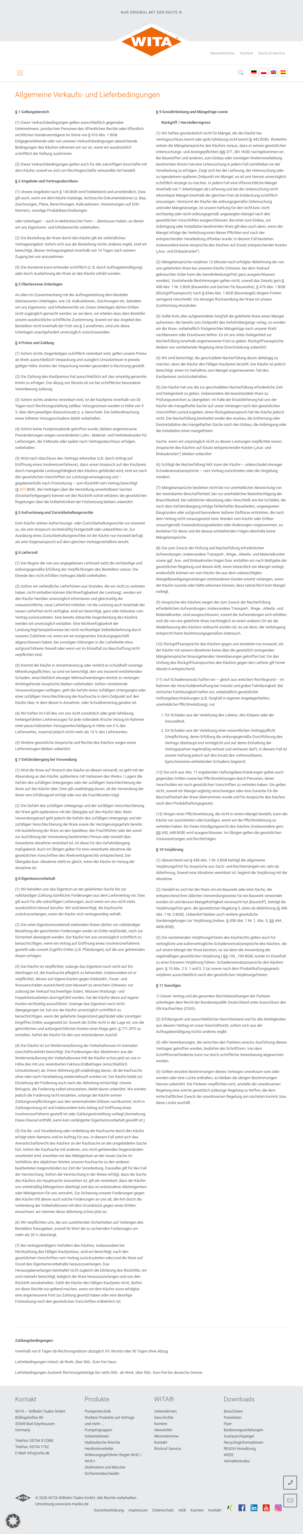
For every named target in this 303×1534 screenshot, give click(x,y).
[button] (13, 1521)
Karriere (246, 53)
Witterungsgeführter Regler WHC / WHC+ (113, 1458)
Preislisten (232, 1417)
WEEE (228, 1455)
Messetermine (222, 53)
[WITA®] (151, 41)
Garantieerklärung (109, 1510)
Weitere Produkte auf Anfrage (109, 1417)
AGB (182, 1510)
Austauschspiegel (239, 1436)
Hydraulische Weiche (102, 1442)
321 (23, 489)
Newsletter (163, 1430)
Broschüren (233, 1411)
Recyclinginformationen (243, 1442)
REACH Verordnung (240, 1448)
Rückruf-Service (271, 53)
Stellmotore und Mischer (105, 1467)
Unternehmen (165, 1411)
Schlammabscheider (102, 1473)
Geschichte (163, 1417)
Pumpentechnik (98, 1411)
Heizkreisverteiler (99, 1448)
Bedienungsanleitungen (243, 1430)
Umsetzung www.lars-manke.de (61, 1504)
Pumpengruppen (98, 1430)
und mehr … (94, 1423)
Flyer (228, 1423)
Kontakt (160, 1442)
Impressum (138, 1510)
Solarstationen (97, 1436)
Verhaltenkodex (237, 1461)
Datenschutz (163, 1510)
